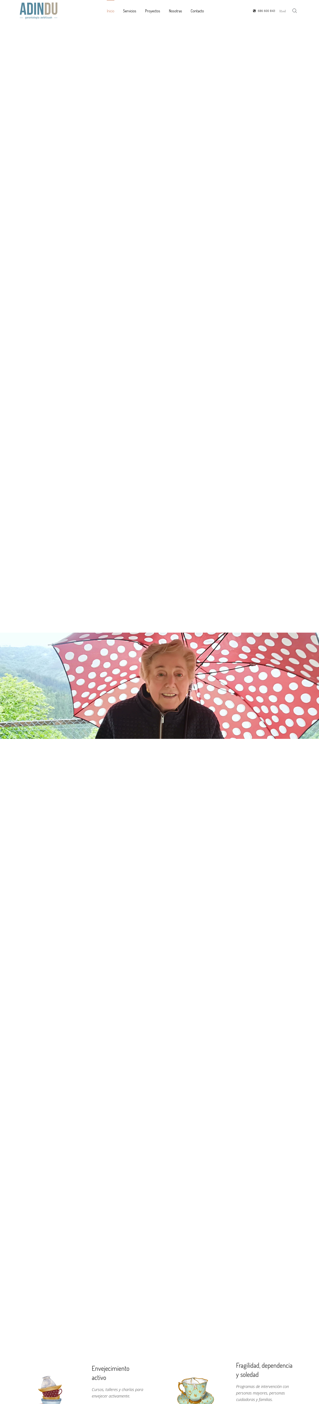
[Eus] (283, 11)
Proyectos (152, 10)
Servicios (129, 10)
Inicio (110, 10)
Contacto (197, 10)
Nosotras (175, 10)
